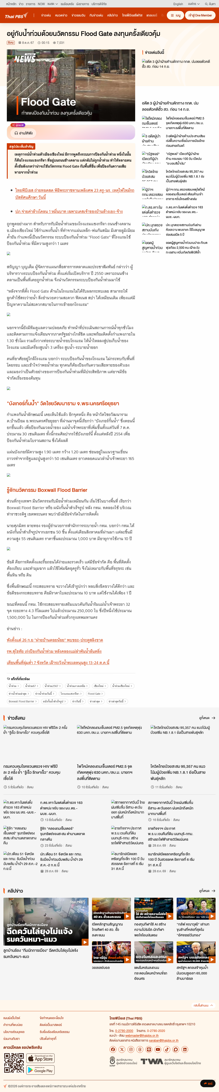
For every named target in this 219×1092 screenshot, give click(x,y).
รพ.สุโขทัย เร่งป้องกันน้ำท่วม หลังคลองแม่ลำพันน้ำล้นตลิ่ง (54, 651)
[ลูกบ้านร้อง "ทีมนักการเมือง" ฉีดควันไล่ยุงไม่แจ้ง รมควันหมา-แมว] (46, 922)
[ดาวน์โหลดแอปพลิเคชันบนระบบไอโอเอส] (40, 1058)
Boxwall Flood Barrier (21, 701)
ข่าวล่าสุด (95, 701)
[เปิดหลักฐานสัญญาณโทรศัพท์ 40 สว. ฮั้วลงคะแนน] (111, 909)
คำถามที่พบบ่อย (12, 1025)
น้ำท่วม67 (30, 686)
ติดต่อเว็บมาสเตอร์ (51, 1025)
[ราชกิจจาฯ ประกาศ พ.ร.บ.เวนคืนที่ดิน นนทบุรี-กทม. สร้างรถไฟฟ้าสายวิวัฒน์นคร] (128, 835)
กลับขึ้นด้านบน (201, 1005)
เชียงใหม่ (99, 686)
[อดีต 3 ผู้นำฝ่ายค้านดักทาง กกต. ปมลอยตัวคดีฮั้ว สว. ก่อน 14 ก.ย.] (177, 79)
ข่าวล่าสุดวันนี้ (116, 701)
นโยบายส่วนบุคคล (13, 1032)
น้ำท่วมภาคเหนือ (76, 686)
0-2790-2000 (124, 1031)
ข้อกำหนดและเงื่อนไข (52, 1018)
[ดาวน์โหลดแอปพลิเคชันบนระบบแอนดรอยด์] (40, 1070)
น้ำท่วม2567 (51, 686)
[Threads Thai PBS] (139, 1049)
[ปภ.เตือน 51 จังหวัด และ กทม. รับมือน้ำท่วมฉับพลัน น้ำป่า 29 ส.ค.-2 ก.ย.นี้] (20, 861)
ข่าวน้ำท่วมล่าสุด (18, 693)
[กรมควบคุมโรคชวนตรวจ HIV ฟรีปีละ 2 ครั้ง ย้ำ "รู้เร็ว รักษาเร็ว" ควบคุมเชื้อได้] (35, 743)
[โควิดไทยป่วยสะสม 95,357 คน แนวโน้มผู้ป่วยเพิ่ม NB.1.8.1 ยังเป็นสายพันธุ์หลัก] (152, 175)
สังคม (11, 42)
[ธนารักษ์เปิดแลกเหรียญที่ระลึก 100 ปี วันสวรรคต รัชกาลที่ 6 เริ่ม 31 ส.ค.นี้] (128, 861)
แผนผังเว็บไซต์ (11, 1018)
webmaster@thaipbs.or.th (142, 1035)
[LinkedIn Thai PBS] (184, 1049)
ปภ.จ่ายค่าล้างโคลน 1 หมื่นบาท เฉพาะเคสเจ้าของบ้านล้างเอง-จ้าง (69, 211)
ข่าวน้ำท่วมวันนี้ (43, 693)
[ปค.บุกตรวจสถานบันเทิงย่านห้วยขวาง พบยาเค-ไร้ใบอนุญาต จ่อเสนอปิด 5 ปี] (152, 228)
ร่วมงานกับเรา (11, 1038)
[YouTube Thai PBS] (157, 1049)
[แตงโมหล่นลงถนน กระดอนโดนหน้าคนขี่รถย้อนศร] (153, 952)
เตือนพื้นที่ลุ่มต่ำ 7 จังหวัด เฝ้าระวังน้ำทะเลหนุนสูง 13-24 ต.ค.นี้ (58, 662)
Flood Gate (94, 693)
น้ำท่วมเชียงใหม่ (121, 686)
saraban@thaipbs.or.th (164, 1040)
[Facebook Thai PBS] (113, 1049)
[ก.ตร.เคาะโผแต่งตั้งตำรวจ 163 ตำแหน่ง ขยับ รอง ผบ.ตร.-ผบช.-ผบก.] (152, 211)
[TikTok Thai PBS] (166, 1049)
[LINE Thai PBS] (148, 1049)
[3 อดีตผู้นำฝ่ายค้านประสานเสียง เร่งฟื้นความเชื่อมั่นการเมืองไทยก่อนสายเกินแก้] (152, 140)
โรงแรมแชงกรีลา (70, 693)
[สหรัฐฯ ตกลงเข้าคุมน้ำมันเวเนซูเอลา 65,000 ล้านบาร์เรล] (196, 952)
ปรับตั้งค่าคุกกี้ (48, 1038)
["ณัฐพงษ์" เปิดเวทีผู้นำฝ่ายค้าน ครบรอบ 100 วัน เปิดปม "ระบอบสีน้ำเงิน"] (152, 157)
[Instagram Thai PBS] (130, 1049)
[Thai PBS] (17, 15)
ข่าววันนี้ (76, 701)
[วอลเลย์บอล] (111, 952)
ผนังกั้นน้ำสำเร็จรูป (53, 701)
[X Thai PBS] (121, 1049)
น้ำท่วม (12, 686)
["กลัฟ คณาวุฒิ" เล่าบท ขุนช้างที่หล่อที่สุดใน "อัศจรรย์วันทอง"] (196, 909)
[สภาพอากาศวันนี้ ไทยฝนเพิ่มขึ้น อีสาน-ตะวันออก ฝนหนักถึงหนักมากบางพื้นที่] (128, 809)
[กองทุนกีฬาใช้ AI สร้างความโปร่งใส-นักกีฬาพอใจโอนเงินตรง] (153, 909)
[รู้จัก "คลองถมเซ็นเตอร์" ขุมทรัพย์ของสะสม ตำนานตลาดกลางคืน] (20, 835)
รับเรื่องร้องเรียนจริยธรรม (55, 1032)
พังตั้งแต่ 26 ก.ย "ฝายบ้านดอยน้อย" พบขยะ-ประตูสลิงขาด (55, 640)
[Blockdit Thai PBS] (175, 1049)
